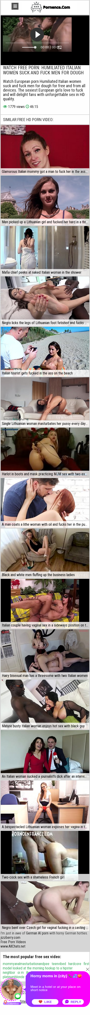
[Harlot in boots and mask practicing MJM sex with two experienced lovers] (45, 452)
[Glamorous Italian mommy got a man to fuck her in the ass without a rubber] (45, 150)
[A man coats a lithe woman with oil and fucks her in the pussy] (45, 503)
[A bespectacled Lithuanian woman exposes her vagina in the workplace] (45, 805)
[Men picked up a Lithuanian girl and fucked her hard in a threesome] (45, 200)
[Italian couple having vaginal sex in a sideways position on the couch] (45, 604)
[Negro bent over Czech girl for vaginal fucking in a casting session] (45, 906)
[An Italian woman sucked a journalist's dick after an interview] (45, 755)
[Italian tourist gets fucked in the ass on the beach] (45, 352)
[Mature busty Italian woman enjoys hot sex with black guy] (45, 704)
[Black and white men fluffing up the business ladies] (45, 553)
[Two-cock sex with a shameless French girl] (45, 856)
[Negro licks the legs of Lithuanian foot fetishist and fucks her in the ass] (45, 301)
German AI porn (37, 933)
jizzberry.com (10, 937)
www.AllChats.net (12, 946)
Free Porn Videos (13, 942)
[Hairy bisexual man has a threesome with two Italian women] (45, 654)
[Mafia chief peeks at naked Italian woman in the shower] (45, 251)
